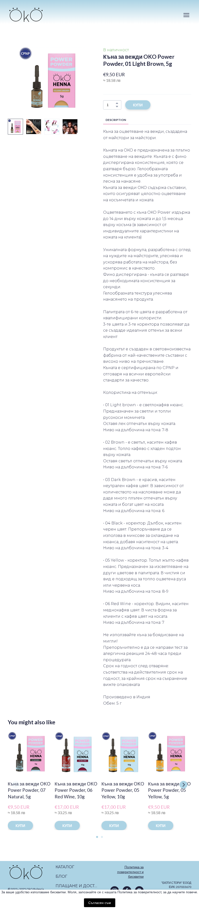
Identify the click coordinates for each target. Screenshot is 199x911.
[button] (117, 103)
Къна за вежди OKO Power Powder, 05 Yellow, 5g (169, 790)
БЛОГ (61, 876)
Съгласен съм (99, 903)
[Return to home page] (26, 15)
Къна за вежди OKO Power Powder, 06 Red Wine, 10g (76, 790)
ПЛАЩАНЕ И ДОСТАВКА (77, 886)
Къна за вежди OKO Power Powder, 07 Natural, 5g (29, 790)
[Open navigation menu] (186, 15)
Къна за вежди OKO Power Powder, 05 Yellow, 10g (122, 790)
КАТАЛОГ (65, 867)
